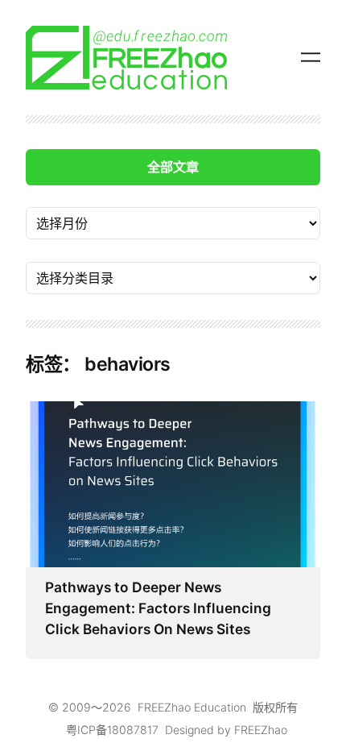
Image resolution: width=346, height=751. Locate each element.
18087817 (133, 729)
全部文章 (173, 167)
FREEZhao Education (192, 707)
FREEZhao (260, 729)
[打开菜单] (310, 57)
